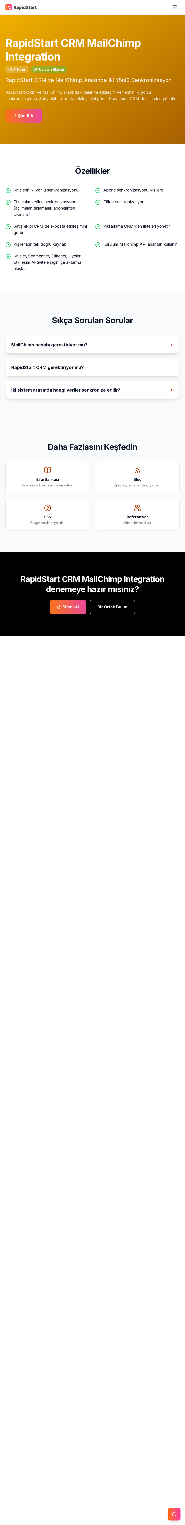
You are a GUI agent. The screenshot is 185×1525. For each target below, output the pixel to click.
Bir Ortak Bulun (112, 607)
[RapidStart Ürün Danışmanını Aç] (174, 1514)
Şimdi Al (26, 115)
